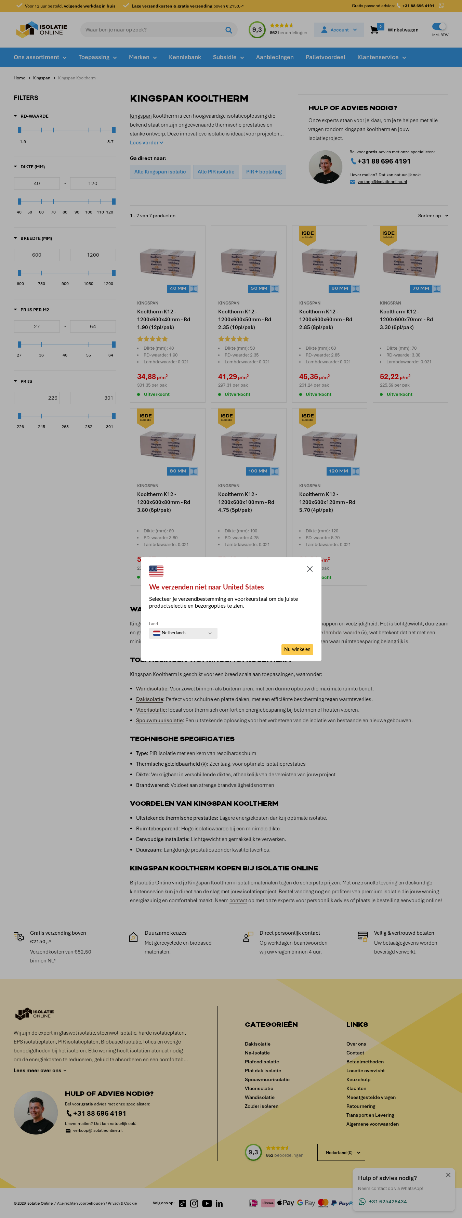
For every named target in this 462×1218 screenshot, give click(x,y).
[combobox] (169, 633)
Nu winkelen (297, 649)
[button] (309, 570)
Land (153, 624)
